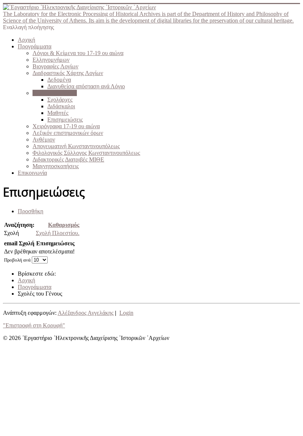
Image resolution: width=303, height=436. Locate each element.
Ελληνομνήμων (51, 60)
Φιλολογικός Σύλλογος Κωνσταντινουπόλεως (86, 153)
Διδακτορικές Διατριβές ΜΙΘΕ (68, 159)
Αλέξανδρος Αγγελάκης (85, 313)
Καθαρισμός (63, 225)
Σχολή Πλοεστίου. (57, 233)
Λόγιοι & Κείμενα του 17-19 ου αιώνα (78, 53)
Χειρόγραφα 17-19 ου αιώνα (66, 126)
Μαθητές (57, 113)
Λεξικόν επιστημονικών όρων (68, 133)
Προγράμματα (34, 46)
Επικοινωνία (32, 173)
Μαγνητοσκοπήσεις (56, 166)
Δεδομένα (59, 79)
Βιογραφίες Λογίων (55, 66)
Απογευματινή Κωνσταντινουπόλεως (76, 146)
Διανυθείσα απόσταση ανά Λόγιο (86, 86)
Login (126, 313)
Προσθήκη (30, 211)
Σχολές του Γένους (55, 93)
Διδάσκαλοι (61, 106)
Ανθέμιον (44, 139)
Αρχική (26, 40)
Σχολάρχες (59, 99)
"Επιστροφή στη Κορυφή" (34, 325)
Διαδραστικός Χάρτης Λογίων (68, 73)
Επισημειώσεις (65, 119)
